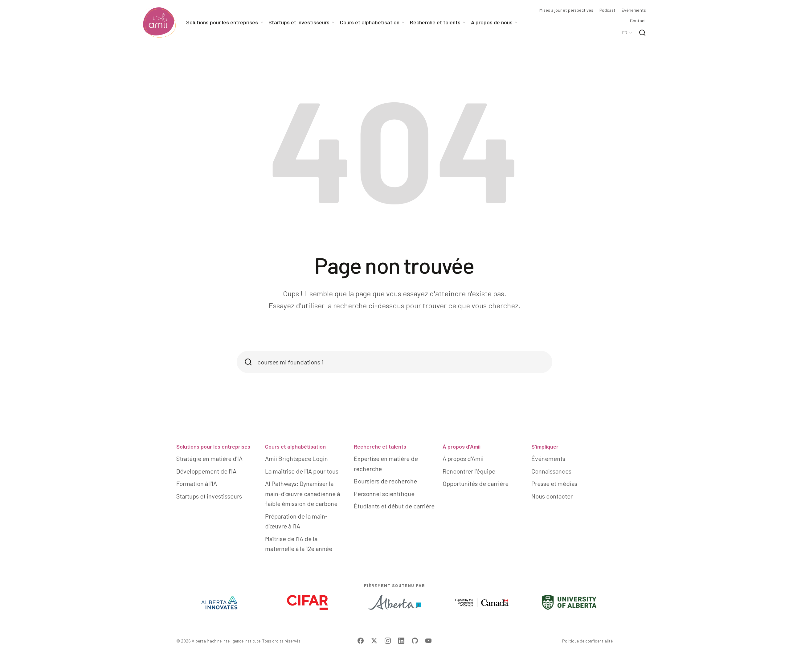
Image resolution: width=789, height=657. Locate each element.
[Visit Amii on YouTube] (428, 641)
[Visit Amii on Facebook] (361, 641)
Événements (634, 10)
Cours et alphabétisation (295, 446)
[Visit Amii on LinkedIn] (401, 641)
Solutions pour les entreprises (213, 446)
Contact (638, 20)
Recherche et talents (380, 446)
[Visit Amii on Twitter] (374, 641)
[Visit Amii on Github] (415, 641)
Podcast (607, 10)
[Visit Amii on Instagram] (388, 641)
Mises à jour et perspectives (566, 10)
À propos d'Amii (461, 446)
